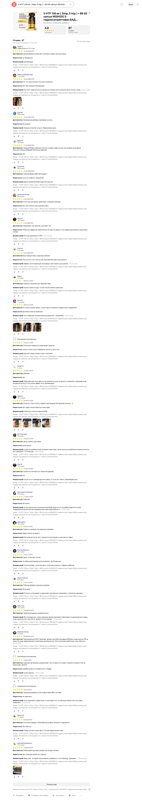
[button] (83, 41)
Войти (131, 4)
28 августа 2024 (28, 281)
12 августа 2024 (28, 468)
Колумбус (20, 795)
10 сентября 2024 (29, 171)
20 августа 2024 (28, 400)
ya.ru (74, 795)
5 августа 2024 (28, 582)
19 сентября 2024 (29, 51)
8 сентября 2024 (29, 199)
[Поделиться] (89, 13)
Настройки (60, 795)
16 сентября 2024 (29, 79)
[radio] (14, 70)
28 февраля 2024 (29, 610)
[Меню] (137, 4)
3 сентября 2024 (29, 253)
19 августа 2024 (28, 438)
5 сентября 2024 (29, 223)
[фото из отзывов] (17, 101)
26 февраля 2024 (29, 636)
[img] (18, 51)
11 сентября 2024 (29, 145)
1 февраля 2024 (28, 747)
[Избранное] (121, 4)
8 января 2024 (28, 720)
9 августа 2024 (28, 526)
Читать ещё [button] (86, 90)
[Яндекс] (14, 4)
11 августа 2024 (28, 496)
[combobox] (42, 4)
